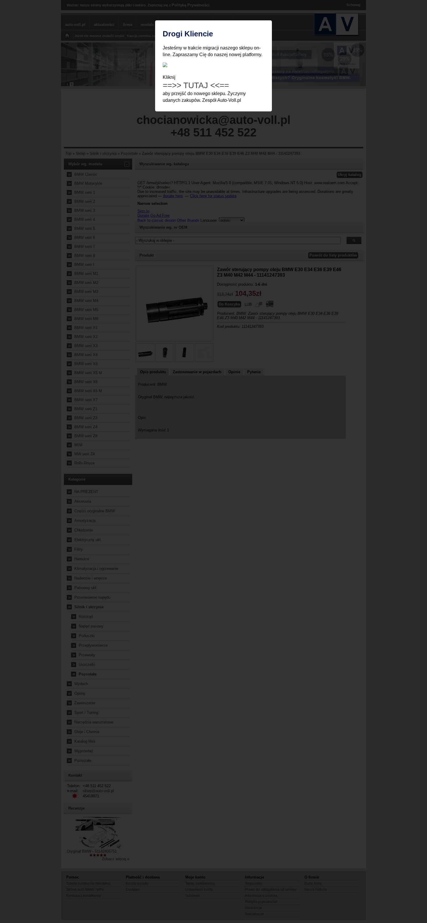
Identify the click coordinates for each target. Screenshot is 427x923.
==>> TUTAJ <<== (196, 85)
